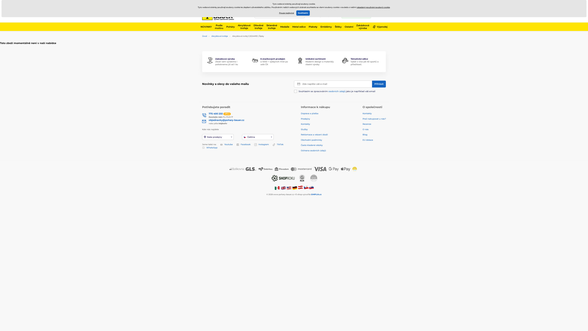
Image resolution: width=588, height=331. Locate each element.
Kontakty (305, 124)
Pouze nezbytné (286, 13)
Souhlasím (303, 13)
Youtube (228, 144)
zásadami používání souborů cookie (373, 7)
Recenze (367, 124)
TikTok (280, 144)
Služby (304, 129)
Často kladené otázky (312, 145)
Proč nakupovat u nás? (374, 119)
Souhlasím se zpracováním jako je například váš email (337, 91)
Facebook (246, 144)
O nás (366, 129)
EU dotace (368, 140)
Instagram (263, 144)
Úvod (204, 36)
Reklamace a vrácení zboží (314, 134)
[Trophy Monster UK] (283, 188)
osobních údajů (336, 91)
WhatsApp (211, 147)
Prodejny (305, 119)
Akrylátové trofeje (219, 36)
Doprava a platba (309, 113)
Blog (365, 134)
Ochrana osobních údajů (313, 150)
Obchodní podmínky (311, 140)
